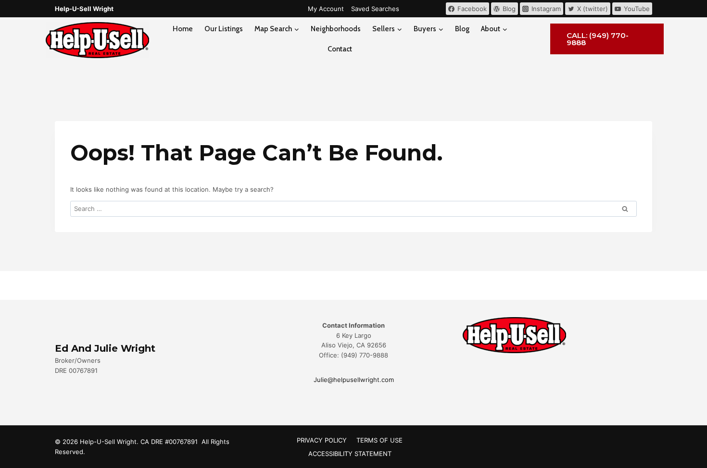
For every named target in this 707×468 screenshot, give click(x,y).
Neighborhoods (336, 29)
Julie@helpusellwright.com (354, 379)
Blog (462, 29)
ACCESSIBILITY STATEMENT (349, 453)
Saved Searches (375, 8)
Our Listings (223, 29)
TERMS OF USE (379, 440)
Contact (340, 49)
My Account (326, 8)
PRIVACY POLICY (322, 440)
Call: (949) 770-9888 (598, 39)
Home (183, 29)
